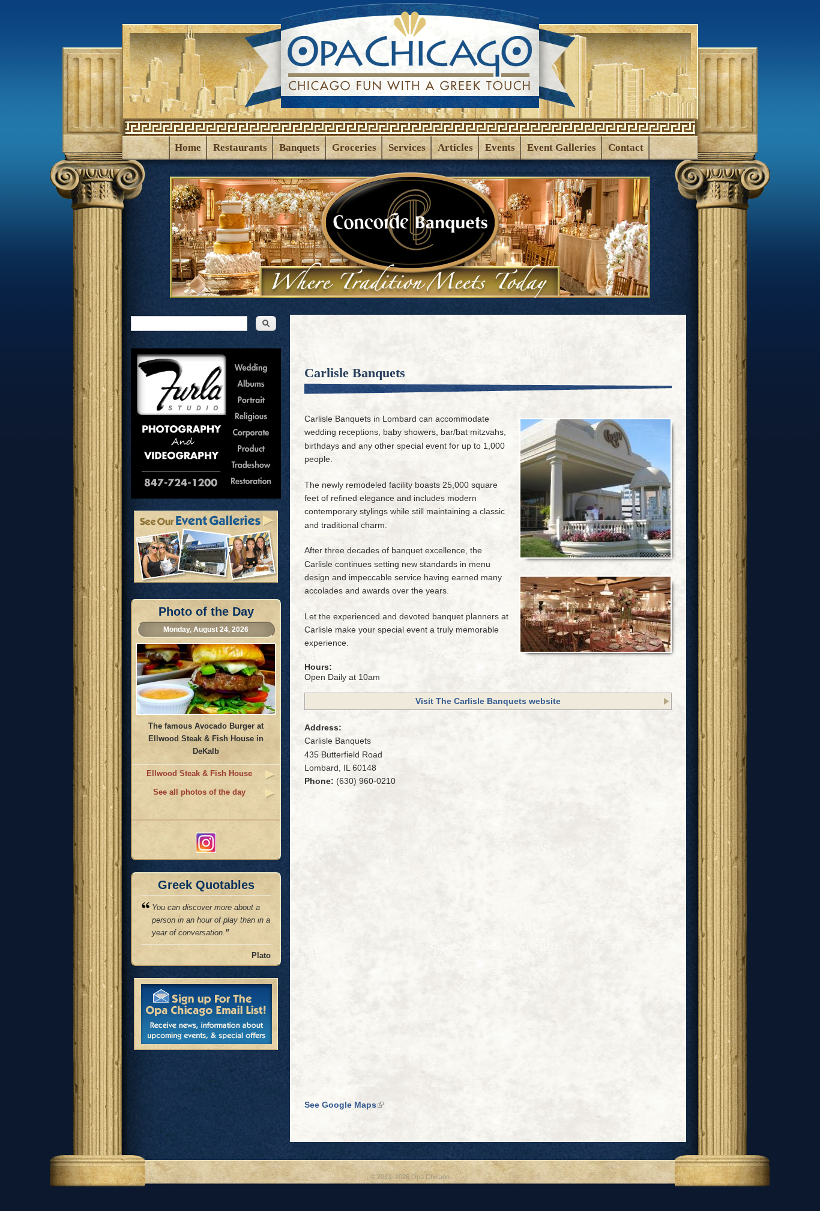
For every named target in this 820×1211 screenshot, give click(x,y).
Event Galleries (561, 147)
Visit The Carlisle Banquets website (488, 701)
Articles (455, 147)
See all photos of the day (199, 792)
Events (500, 147)
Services (407, 147)
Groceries (354, 147)
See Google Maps (344, 1104)
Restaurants (240, 147)
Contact (626, 147)
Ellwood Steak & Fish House (199, 773)
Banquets (299, 147)
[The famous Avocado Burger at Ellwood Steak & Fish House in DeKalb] (206, 712)
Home (188, 147)
